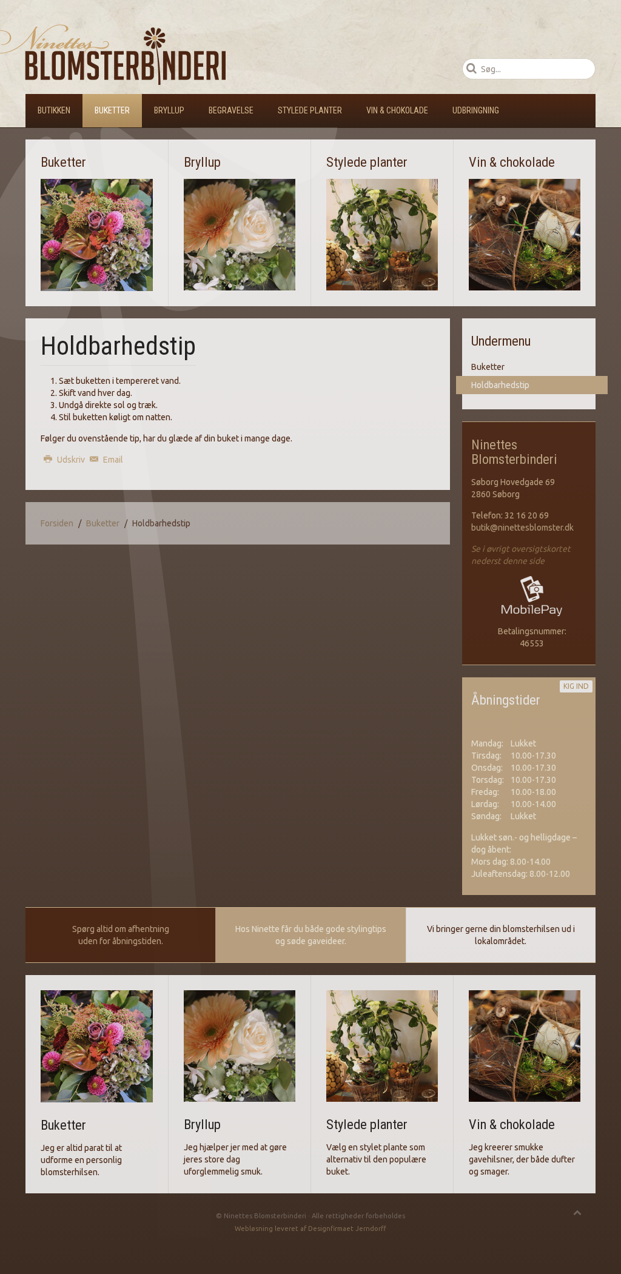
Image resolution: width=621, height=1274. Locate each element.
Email (112, 459)
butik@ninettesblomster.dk (522, 527)
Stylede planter (310, 110)
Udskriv (71, 459)
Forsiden (57, 523)
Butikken (54, 110)
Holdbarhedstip (500, 385)
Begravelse (231, 110)
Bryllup (169, 110)
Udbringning (475, 110)
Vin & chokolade (397, 110)
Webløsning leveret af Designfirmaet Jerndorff (310, 1228)
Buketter (112, 110)
